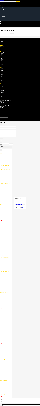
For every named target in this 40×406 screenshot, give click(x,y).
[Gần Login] (1, 145)
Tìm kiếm (39, 405)
